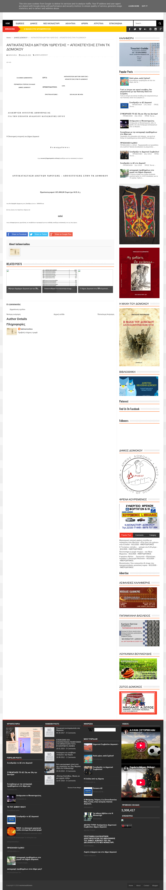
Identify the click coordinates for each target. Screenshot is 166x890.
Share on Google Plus (63, 234)
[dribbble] (150, 29)
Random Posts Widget (74, 787)
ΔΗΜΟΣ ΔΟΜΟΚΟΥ (41, 55)
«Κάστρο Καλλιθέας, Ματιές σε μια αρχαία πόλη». (68, 777)
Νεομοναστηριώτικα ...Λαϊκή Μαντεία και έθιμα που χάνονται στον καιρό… (57, 29)
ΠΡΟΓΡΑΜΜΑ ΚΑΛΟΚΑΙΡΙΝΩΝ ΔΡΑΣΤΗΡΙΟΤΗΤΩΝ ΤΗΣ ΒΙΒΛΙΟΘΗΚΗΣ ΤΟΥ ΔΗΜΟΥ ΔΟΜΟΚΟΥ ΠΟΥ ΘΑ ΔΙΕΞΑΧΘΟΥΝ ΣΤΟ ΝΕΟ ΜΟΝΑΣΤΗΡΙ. (99, 839)
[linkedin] (155, 29)
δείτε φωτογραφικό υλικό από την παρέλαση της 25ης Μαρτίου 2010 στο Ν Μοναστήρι (68, 766)
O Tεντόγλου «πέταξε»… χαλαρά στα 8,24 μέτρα (137, 547)
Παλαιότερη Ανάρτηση (106, 314)
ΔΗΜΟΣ (33, 23)
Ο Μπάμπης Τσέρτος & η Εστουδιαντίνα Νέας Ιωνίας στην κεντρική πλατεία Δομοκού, (100, 802)
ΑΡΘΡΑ (84, 23)
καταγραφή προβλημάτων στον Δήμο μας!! (24, 869)
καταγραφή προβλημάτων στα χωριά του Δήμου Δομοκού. (28, 858)
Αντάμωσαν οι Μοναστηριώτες (28, 796)
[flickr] (145, 29)
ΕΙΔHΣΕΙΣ (20, 23)
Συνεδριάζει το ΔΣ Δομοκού (27, 816)
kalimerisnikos (27, 329)
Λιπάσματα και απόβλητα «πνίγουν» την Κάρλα (66, 754)
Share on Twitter (41, 234)
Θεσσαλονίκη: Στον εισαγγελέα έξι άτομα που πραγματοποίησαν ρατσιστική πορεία (136, 564)
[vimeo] (140, 29)
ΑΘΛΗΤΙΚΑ (70, 23)
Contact (146, 885)
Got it (145, 6)
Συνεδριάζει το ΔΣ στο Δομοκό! (19, 763)
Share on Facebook (19, 234)
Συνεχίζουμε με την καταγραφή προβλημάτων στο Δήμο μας (19, 785)
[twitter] (134, 29)
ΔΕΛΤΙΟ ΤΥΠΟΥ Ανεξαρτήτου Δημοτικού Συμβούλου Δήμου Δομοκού (100, 826)
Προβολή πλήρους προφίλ (28, 333)
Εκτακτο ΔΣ (97, 788)
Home (8, 23)
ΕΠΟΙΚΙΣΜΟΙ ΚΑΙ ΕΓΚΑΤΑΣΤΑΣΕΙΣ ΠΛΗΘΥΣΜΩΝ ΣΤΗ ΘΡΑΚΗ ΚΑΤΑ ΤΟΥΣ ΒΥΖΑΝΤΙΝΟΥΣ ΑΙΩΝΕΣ (68, 743)
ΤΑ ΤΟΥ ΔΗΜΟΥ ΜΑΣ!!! (16, 807)
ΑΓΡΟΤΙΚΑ (98, 23)
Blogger (155, 885)
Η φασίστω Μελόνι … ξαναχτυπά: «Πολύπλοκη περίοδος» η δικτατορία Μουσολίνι (137, 558)
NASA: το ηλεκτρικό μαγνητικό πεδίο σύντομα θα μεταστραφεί (29, 829)
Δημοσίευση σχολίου (17, 309)
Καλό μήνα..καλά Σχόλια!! (103, 756)
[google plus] (160, 29)
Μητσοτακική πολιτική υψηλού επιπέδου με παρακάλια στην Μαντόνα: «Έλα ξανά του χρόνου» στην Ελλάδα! (138, 542)
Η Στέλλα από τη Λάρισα (94, 779)
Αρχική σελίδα (59, 314)
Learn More (133, 6)
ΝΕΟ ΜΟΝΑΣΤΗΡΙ (51, 23)
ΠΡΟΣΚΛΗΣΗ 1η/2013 (15, 848)
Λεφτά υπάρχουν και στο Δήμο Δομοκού (100, 852)
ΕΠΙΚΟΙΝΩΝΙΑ (115, 23)
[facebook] (129, 29)
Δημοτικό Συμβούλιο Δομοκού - (106, 744)
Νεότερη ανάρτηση (13, 314)
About (138, 885)
